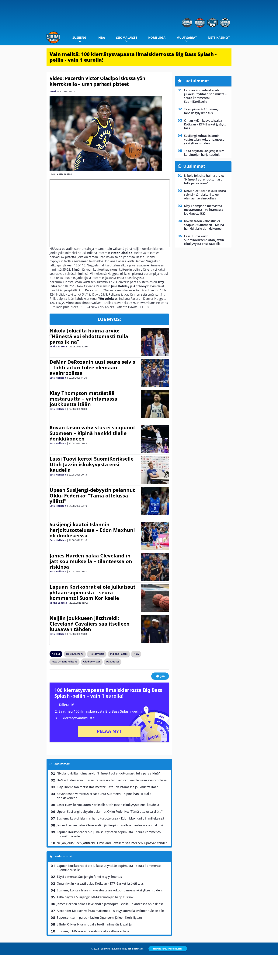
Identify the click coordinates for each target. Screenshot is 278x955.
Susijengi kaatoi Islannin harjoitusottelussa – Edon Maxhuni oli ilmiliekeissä (92, 530)
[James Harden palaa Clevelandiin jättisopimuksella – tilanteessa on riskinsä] (155, 567)
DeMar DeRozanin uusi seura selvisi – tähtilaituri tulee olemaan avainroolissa (93, 367)
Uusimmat (62, 764)
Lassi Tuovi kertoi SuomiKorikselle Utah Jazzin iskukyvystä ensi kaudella (92, 464)
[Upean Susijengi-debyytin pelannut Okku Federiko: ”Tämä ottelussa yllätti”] (155, 501)
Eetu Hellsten (58, 377)
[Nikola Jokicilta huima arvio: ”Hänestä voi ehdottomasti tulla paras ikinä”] (155, 342)
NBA (101, 38)
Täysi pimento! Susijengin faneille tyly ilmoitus (89, 877)
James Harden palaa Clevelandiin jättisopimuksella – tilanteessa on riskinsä (91, 561)
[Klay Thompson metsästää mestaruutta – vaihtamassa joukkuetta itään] (155, 404)
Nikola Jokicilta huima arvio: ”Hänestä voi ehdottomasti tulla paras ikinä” (89, 336)
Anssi (53, 91)
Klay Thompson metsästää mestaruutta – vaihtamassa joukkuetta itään (83, 399)
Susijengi (79, 38)
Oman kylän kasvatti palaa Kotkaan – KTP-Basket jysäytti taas (100, 883)
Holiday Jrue (96, 653)
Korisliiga (156, 38)
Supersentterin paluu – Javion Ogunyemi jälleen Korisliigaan (99, 917)
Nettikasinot (219, 38)
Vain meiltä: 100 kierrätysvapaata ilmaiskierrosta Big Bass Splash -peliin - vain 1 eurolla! (133, 57)
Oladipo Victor (91, 661)
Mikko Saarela (58, 346)
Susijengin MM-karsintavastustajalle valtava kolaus (93, 931)
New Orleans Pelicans (64, 661)
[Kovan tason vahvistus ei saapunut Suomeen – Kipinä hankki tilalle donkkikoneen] (155, 439)
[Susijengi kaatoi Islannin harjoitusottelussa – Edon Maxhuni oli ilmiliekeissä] (155, 536)
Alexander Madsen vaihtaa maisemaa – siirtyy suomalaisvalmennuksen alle (110, 911)
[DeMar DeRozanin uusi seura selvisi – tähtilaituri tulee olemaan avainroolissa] (155, 373)
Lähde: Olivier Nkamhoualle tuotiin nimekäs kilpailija (94, 924)
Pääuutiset (112, 661)
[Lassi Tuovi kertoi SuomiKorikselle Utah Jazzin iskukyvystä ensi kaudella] (155, 470)
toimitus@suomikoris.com (167, 948)
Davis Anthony (74, 653)
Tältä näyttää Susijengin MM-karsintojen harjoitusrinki (95, 897)
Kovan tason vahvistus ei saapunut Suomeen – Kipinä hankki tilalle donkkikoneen (92, 433)
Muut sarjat (186, 38)
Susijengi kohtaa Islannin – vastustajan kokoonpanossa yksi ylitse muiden (109, 890)
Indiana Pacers (118, 653)
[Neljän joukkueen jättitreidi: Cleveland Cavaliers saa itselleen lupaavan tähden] (155, 629)
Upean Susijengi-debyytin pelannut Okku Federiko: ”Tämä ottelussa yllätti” (92, 495)
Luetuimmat (63, 856)
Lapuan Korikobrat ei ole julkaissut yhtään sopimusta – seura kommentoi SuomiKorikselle (92, 592)
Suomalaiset (126, 38)
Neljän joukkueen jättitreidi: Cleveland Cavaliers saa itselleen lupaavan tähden (90, 624)
